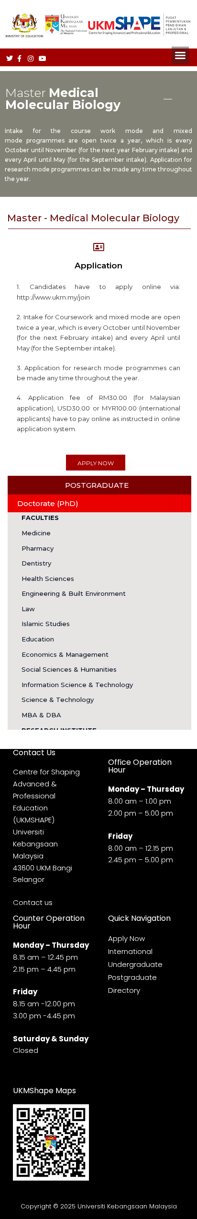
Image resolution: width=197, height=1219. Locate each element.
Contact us (33, 902)
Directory (124, 990)
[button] (180, 55)
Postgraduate (132, 977)
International (130, 951)
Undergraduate (135, 964)
